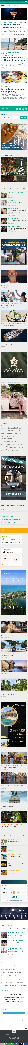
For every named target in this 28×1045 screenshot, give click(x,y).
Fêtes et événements (14, 85)
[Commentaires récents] (17, 188)
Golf (20, 433)
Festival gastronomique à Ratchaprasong (13, 90)
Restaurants (21, 192)
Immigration (4, 436)
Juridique (14, 439)
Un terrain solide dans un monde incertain (12, 982)
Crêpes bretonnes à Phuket (8, 513)
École (17, 450)
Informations (11, 22)
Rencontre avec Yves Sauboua (15, 195)
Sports (3, 450)
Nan (25, 439)
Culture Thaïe (13, 428)
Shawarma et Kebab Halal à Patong (11, 979)
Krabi (23, 439)
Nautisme (4, 52)
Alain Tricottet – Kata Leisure (9, 286)
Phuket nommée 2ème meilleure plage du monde (14, 58)
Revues (3, 447)
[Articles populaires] (11, 188)
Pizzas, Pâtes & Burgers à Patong (9, 523)
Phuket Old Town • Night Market (9, 826)
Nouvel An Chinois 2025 (7, 787)
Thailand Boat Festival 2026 (15, 936)
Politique (13, 444)
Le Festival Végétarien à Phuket (9, 767)
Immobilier (13, 436)
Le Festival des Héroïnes (7, 806)
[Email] (2, 1044)
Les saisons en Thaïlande (7, 516)
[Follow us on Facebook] (17, 109)
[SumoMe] (26, 1044)
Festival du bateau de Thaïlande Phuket (11, 305)
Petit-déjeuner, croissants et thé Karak (10, 519)
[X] (21, 1044)
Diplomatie (4, 431)
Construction (4, 428)
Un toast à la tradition (13, 942)
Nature (3, 323)
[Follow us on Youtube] (20, 109)
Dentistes (21, 428)
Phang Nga (3, 444)
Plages (10, 52)
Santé (15, 447)
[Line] (11, 1044)
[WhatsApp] (7, 1044)
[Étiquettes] (23, 188)
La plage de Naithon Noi (7, 325)
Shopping (10, 194)
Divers (3, 22)
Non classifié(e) (21, 442)
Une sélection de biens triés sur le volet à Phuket (14, 985)
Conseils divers (18, 426)
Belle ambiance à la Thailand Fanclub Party (12, 25)
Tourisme (4, 53)
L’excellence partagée (6, 675)
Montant (4, 885)
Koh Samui (20, 439)
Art (9, 192)
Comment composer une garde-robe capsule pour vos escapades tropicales (17, 212)
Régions (17, 52)
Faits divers (22, 431)
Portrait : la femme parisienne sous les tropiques (13, 636)
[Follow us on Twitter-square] (23, 109)
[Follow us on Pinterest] (26, 109)
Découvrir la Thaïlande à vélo (8, 694)
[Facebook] (16, 1044)
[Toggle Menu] (26, 1)
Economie (16, 431)
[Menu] (26, 1028)
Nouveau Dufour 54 (6, 345)
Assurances (6, 426)
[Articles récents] (4, 188)
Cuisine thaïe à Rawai (6, 510)
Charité (11, 426)
